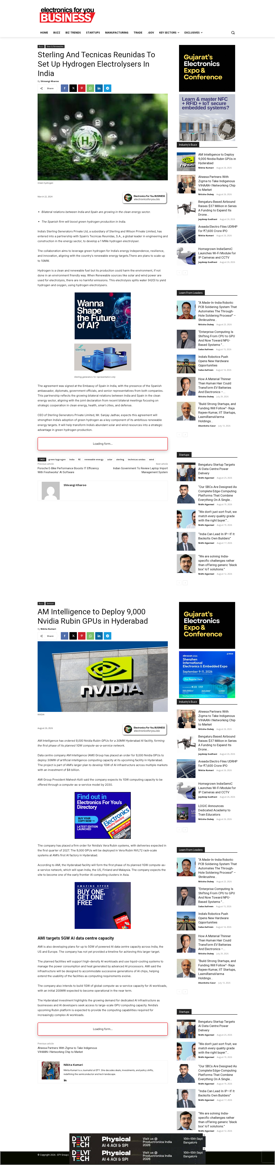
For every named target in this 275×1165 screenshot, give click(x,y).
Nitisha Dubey (206, 194)
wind (151, 459)
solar (109, 459)
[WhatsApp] (90, 88)
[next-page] (185, 272)
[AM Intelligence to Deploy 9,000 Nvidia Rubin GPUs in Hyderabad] (186, 161)
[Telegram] (107, 88)
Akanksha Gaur (207, 425)
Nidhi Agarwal (206, 477)
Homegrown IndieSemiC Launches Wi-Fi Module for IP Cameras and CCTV (217, 253)
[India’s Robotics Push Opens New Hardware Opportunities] (186, 364)
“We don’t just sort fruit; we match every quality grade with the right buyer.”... (217, 516)
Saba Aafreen (205, 349)
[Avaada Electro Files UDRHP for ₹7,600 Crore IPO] (186, 233)
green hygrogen (57, 459)
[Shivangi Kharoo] (51, 491)
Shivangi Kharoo (50, 81)
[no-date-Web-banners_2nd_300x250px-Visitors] (103, 338)
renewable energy (93, 459)
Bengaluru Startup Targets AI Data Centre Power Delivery (216, 469)
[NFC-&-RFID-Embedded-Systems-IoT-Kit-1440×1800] (207, 140)
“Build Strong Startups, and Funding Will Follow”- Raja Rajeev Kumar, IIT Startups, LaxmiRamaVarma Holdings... (217, 412)
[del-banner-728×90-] (137, 1163)
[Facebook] (64, 88)
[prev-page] (179, 272)
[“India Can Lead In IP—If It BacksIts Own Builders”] (186, 541)
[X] (73, 88)
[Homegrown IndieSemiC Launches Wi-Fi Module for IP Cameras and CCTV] (186, 256)
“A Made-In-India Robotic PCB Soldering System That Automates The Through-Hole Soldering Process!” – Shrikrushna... (217, 311)
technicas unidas (136, 459)
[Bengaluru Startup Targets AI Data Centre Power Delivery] (186, 471)
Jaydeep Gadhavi (207, 219)
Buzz (41, 46)
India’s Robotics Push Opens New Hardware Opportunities (213, 361)
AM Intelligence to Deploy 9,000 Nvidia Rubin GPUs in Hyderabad (217, 159)
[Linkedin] (99, 88)
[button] (232, 32)
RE (79, 459)
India (71, 459)
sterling (120, 459)
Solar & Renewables (55, 46)
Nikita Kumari (206, 167)
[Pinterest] (81, 88)
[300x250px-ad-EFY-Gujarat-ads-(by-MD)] (207, 90)
